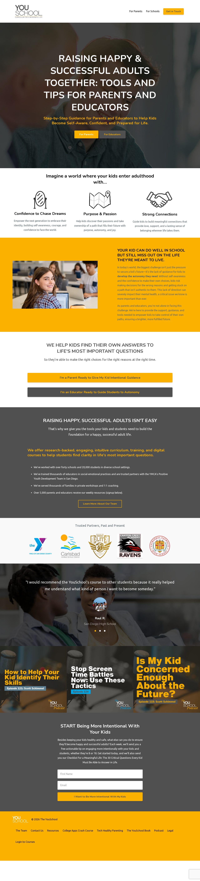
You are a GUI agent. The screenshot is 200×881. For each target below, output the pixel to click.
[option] (100, 600)
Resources (53, 830)
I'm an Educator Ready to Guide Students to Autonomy (100, 392)
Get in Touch (173, 11)
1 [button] (95, 631)
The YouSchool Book (138, 830)
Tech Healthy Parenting (110, 830)
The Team (21, 830)
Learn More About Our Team (100, 503)
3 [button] (104, 631)
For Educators (112, 134)
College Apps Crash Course (78, 830)
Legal (170, 830)
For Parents (135, 11)
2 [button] (100, 631)
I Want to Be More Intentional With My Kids (100, 796)
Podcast (159, 830)
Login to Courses (25, 841)
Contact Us (37, 830)
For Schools (153, 11)
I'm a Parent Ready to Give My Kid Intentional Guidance (100, 378)
